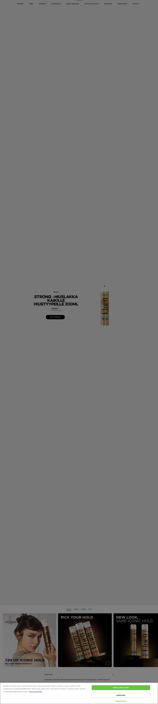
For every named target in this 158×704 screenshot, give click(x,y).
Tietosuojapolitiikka (35, 692)
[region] (79, 693)
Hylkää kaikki (120, 695)
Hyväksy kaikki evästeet (121, 687)
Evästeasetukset (120, 701)
